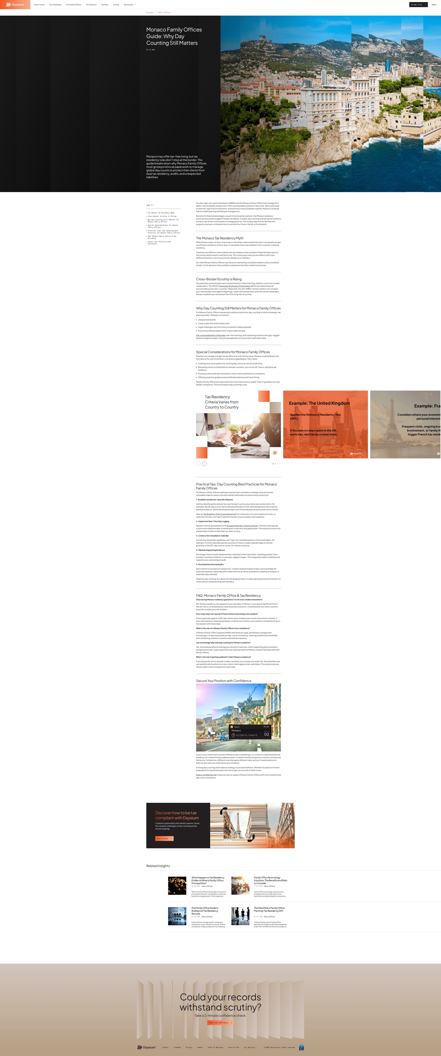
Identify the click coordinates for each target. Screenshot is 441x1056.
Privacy (189, 1047)
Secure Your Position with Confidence (159, 243)
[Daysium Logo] (15, 4)
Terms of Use (233, 1047)
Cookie (200, 1047)
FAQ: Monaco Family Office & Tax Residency (162, 237)
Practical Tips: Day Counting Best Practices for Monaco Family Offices (164, 232)
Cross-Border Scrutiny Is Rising (162, 216)
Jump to (149, 205)
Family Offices (164, 12)
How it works (162, 838)
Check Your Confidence (218, 1023)
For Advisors (249, 1047)
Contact (165, 1047)
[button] (204, 463)
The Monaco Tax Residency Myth (161, 213)
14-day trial (416, 5)
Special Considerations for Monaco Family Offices (163, 226)
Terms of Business (215, 1047)
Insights (150, 12)
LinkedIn (177, 1047)
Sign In (434, 4)
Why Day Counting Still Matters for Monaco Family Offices (163, 221)
